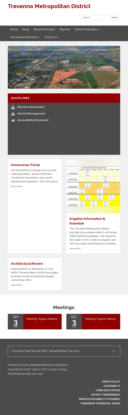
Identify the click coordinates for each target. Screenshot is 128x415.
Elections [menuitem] (65, 29)
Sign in (116, 403)
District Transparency (105, 394)
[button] (64, 351)
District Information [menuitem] (86, 29)
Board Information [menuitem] (44, 29)
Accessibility (111, 386)
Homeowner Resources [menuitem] (23, 37)
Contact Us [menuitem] (50, 37)
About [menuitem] (25, 29)
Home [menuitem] (13, 29)
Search (114, 17)
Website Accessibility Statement (99, 399)
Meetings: (64, 307)
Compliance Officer (108, 390)
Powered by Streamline (95, 403)
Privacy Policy (111, 381)
